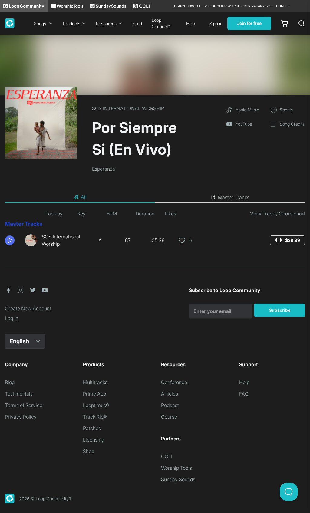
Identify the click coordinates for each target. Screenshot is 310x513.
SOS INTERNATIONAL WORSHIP (128, 108)
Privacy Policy (21, 417)
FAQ (244, 394)
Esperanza (103, 169)
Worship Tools (176, 468)
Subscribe (279, 310)
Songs (40, 23)
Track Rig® (95, 417)
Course (169, 417)
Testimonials (19, 394)
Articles (169, 394)
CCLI (166, 456)
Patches (92, 428)
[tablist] (155, 197)
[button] (12, 240)
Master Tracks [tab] (233, 197)
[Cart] (284, 23)
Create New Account (28, 308)
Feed (137, 23)
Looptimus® (96, 405)
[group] (287, 240)
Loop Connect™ (161, 23)
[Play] (10, 240)
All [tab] (84, 197)
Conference (174, 382)
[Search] (301, 23)
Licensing (93, 440)
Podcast (170, 405)
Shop (88, 451)
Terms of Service (23, 405)
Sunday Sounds (178, 479)
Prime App (94, 394)
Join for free (249, 23)
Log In (11, 318)
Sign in (216, 23)
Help (190, 23)
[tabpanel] (155, 231)
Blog (10, 382)
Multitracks (95, 382)
